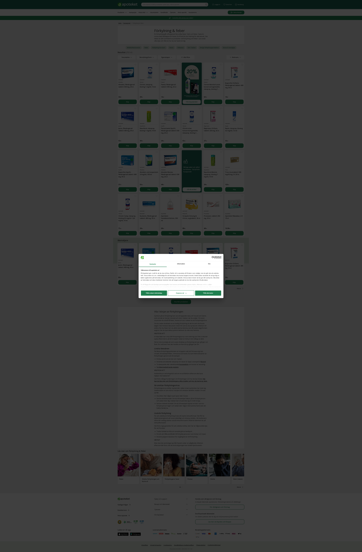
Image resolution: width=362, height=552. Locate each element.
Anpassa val (180, 293)
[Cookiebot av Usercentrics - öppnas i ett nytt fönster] (213, 257)
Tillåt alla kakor (208, 293)
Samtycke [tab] (153, 264)
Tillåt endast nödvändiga (154, 293)
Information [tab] (181, 264)
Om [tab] (209, 264)
